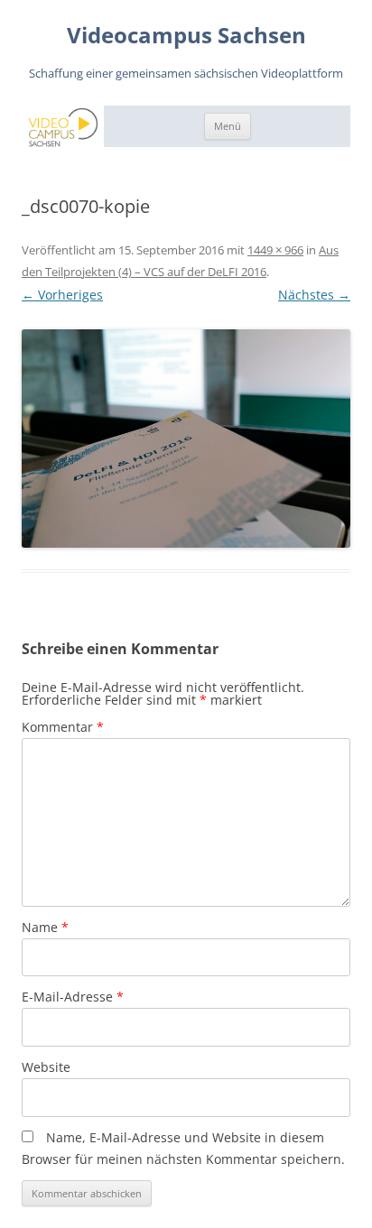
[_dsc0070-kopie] (186, 439)
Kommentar (63, 726)
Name (45, 927)
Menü (227, 126)
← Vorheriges (62, 294)
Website (46, 1067)
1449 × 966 (275, 250)
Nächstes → (314, 294)
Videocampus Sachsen (186, 36)
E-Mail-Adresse (73, 996)
